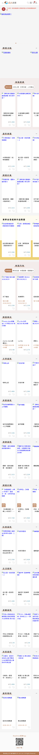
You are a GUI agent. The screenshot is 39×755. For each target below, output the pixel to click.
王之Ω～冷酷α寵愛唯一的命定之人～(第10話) (23, 636)
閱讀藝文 (31, 270)
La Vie (20, 341)
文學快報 (23, 87)
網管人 (36, 341)
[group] (19, 29)
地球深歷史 (22, 551)
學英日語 (16, 270)
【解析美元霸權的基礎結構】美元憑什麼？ (8, 115)
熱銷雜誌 (8, 270)
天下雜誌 (6, 297)
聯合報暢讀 (22, 721)
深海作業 (21, 382)
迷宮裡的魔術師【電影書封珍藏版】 (8, 245)
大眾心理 (16, 87)
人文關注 (31, 87)
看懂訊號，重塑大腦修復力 (8, 200)
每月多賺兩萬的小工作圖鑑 (8, 425)
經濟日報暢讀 (7, 721)
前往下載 (19, 748)
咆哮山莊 (6, 382)
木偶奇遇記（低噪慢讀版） (8, 158)
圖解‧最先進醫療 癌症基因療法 (8, 468)
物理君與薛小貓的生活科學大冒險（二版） (8, 553)
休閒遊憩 (23, 270)
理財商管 (8, 87)
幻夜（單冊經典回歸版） (23, 244)
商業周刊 (21, 297)
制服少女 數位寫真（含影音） (23, 676)
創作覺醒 (21, 424)
